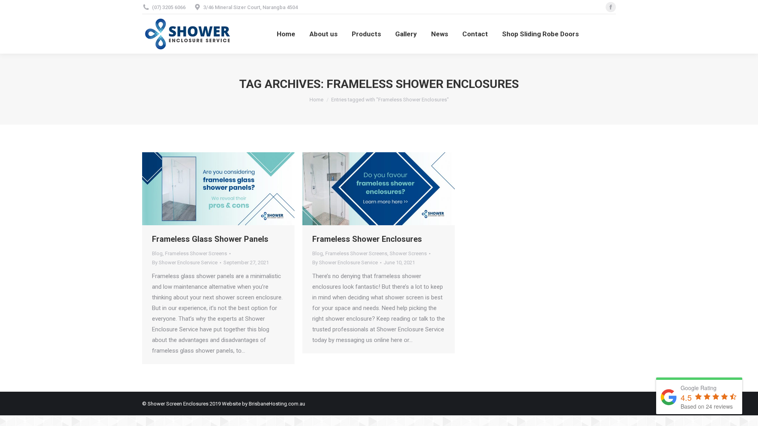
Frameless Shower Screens (196, 253)
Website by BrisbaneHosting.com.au (263, 404)
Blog (157, 253)
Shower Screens (408, 253)
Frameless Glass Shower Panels (210, 239)
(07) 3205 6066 (169, 7)
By (185, 262)
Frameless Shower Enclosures (367, 239)
